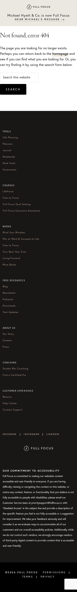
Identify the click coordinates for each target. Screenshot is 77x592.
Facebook (10, 434)
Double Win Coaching (15, 368)
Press (6, 346)
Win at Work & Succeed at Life (21, 238)
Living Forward (11, 258)
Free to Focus (11, 197)
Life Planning (10, 137)
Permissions (54, 572)
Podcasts (8, 299)
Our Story (8, 333)
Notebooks (9, 156)
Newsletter (9, 292)
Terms (27, 576)
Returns (7, 396)
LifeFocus (8, 191)
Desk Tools (9, 163)
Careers (7, 340)
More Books (9, 264)
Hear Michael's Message (38, 19)
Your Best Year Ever (14, 251)
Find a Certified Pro (14, 375)
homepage (60, 53)
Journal (7, 150)
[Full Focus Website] (38, 439)
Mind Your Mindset (14, 232)
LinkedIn (52, 434)
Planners (8, 143)
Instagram (31, 434)
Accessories (9, 169)
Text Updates (10, 312)
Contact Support (12, 409)
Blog (5, 286)
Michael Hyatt (38, 7)
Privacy (48, 576)
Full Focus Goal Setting (17, 204)
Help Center (10, 403)
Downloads (9, 305)
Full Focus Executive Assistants (21, 210)
